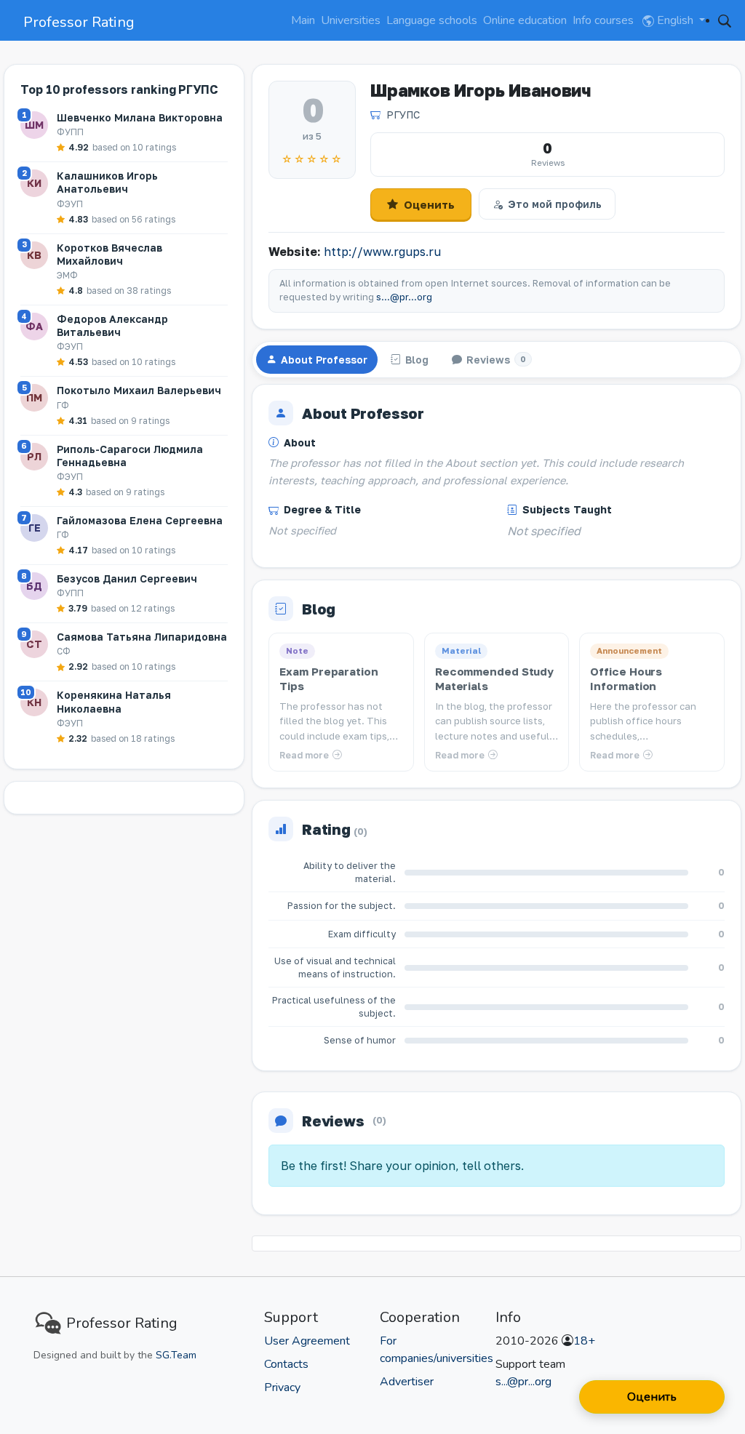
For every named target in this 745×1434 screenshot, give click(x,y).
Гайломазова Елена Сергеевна (140, 520)
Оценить (429, 204)
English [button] (675, 20)
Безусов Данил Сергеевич (127, 578)
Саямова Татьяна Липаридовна (142, 636)
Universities (351, 20)
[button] (724, 20)
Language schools (431, 20)
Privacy (282, 1387)
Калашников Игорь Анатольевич (107, 182)
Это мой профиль (555, 204)
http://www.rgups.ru (382, 251)
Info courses (603, 20)
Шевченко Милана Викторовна (140, 117)
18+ (584, 1341)
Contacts (286, 1364)
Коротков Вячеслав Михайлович (109, 254)
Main (303, 20)
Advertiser (407, 1382)
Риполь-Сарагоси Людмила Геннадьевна (130, 455)
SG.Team (176, 1355)
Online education (525, 20)
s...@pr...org (404, 297)
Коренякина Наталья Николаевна (114, 701)
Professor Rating (79, 22)
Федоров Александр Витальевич (112, 325)
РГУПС (403, 114)
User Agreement (307, 1341)
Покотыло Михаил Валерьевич (139, 390)
